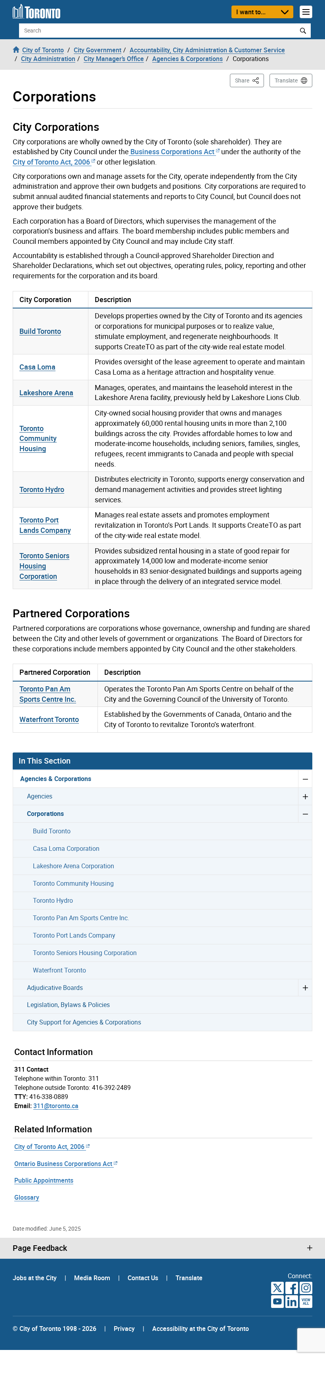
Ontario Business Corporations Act (63, 1163)
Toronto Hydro (41, 489)
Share (249, 80)
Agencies (39, 796)
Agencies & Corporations (55, 778)
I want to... (251, 12)
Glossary (26, 1197)
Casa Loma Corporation (66, 848)
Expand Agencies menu (305, 796)
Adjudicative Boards (55, 987)
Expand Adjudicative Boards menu (305, 987)
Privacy (124, 1328)
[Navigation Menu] (306, 12)
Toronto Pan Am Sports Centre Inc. (47, 694)
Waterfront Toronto (49, 719)
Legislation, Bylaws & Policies (68, 1004)
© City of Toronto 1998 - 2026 (54, 1328)
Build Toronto (40, 331)
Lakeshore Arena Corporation (73, 866)
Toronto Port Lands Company (45, 525)
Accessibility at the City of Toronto (200, 1328)
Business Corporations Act (171, 151)
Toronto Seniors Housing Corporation (44, 565)
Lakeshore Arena (46, 392)
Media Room (93, 1277)
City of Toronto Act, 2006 (51, 162)
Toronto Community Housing (38, 438)
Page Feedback (40, 1248)
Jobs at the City (35, 1277)
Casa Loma (37, 366)
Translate (286, 80)
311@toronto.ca (55, 1105)
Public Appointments (43, 1180)
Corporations (45, 813)
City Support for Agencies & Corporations (84, 1022)
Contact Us (144, 1277)
